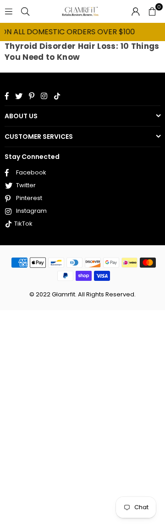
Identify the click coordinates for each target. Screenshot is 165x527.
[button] (152, 11)
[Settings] (135, 11)
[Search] (25, 11)
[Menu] (8, 11)
